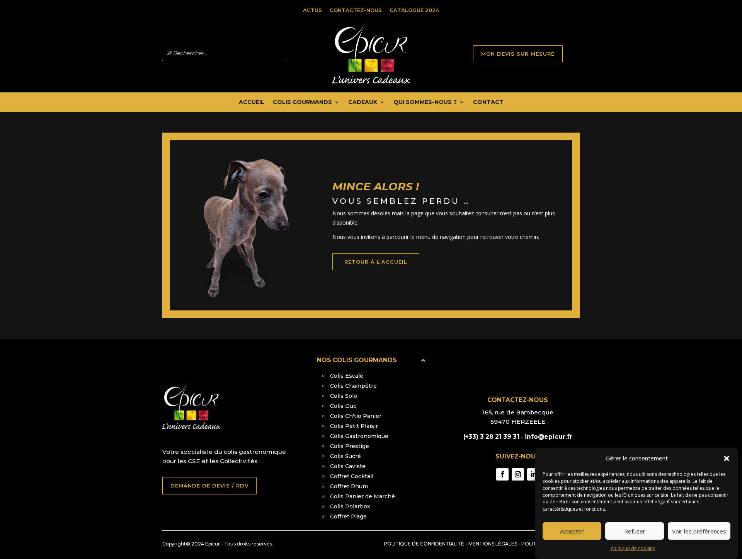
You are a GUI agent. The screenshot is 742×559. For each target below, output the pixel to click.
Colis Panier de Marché (362, 496)
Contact (488, 102)
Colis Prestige (349, 446)
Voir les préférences (699, 531)
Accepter (572, 531)
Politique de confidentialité (424, 544)
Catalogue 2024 (414, 10)
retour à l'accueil (375, 262)
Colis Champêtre (353, 385)
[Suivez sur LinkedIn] (533, 474)
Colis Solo (343, 395)
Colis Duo (343, 405)
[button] (726, 458)
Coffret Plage (348, 516)
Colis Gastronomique (359, 436)
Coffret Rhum (349, 486)
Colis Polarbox (350, 506)
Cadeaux (362, 102)
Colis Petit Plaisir (354, 426)
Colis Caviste (348, 466)
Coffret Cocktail (351, 476)
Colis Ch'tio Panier (355, 415)
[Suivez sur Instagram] (518, 474)
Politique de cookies (633, 548)
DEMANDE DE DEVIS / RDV (209, 485)
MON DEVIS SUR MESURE (518, 54)
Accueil (251, 102)
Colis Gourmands (302, 102)
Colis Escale (346, 375)
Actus (312, 10)
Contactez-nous (356, 10)
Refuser (634, 531)
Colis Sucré (345, 456)
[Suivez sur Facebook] (502, 474)
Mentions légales (492, 544)
